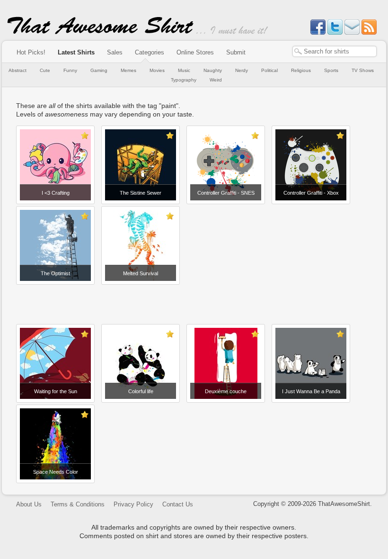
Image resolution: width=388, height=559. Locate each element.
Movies (157, 70)
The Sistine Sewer (140, 193)
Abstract (17, 70)
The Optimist (55, 273)
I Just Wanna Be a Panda (311, 391)
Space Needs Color (55, 472)
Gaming (98, 70)
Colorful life (140, 391)
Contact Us (177, 504)
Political (269, 70)
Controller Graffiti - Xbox (311, 193)
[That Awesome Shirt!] (100, 32)
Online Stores (195, 52)
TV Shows (363, 70)
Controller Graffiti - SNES (226, 193)
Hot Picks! (31, 52)
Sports (331, 70)
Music (184, 70)
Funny (70, 70)
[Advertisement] (194, 301)
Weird (216, 79)
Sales (115, 52)
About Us (29, 504)
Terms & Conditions (78, 504)
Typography (183, 79)
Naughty (212, 70)
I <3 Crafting (56, 193)
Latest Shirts (76, 52)
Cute (45, 70)
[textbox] (334, 51)
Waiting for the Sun (55, 391)
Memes (128, 70)
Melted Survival (140, 273)
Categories (149, 52)
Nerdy (241, 70)
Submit (236, 52)
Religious (301, 70)
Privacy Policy (133, 504)
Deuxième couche (226, 391)
